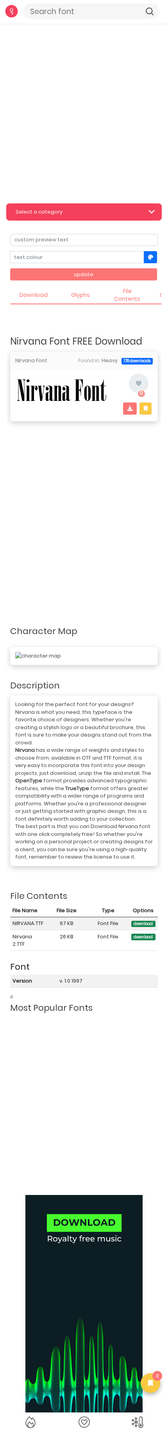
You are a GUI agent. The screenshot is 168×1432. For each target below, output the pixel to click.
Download (34, 295)
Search (149, 11)
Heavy (110, 360)
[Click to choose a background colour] (150, 257)
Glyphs (80, 295)
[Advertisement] (84, 111)
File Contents (127, 295)
